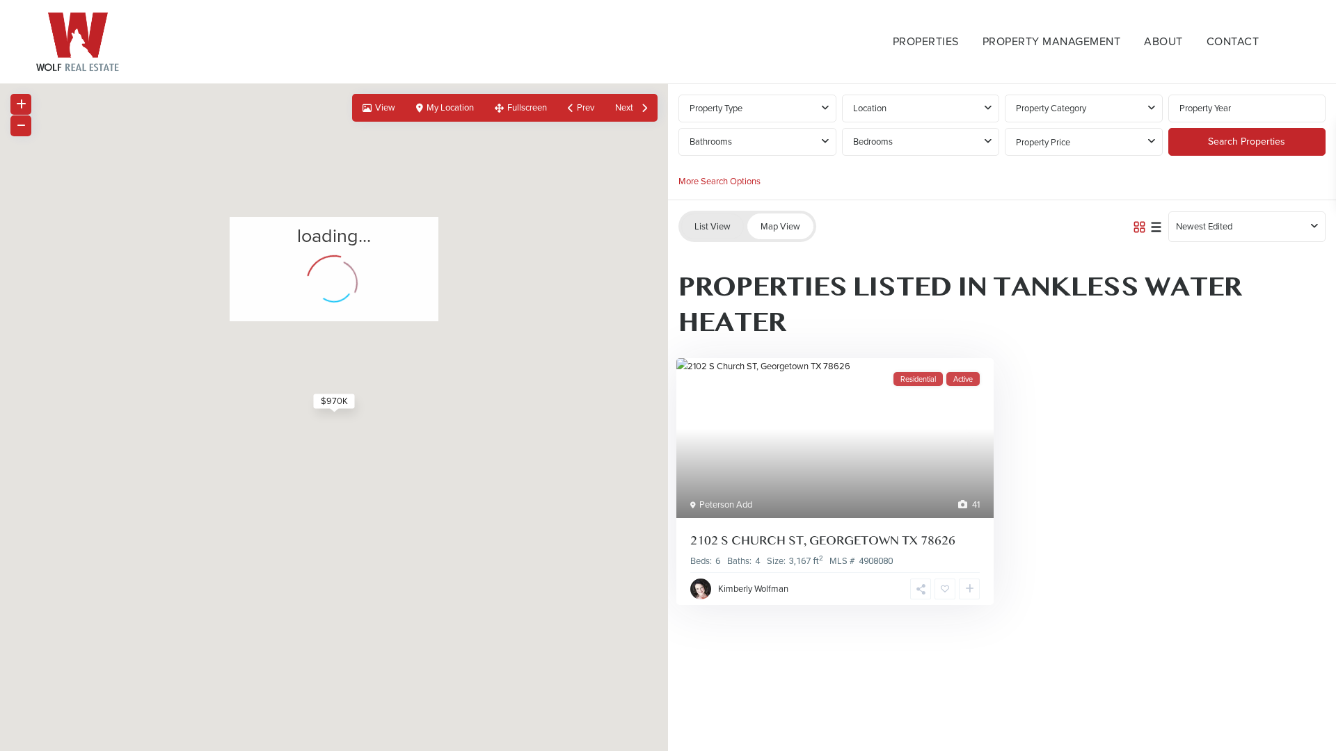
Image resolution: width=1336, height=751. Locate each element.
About (1163, 41)
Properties (926, 41)
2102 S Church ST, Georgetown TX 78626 (822, 540)
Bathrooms (711, 141)
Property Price (1043, 142)
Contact (1233, 41)
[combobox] (921, 108)
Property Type (716, 108)
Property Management (1052, 41)
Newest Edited (1204, 226)
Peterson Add (725, 504)
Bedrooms (873, 141)
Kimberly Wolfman (753, 588)
